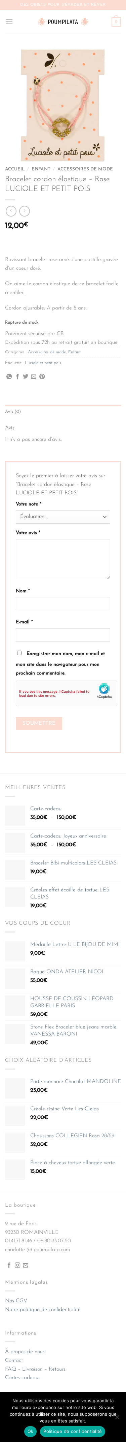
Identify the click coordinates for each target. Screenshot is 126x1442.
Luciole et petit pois (43, 363)
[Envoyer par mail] (33, 377)
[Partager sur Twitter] (25, 377)
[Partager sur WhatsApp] (9, 377)
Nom (23, 591)
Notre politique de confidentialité (43, 1309)
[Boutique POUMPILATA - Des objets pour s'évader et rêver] (63, 22)
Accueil (15, 169)
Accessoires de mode (85, 169)
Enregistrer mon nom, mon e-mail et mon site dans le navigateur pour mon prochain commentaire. (60, 663)
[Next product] (11, 211)
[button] (9, 21)
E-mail (24, 622)
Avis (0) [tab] (13, 411)
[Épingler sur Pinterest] (42, 377)
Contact (14, 1360)
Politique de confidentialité (72, 1431)
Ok (31, 1431)
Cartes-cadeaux (22, 1377)
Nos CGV (16, 1301)
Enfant (41, 169)
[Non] (117, 1419)
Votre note (28, 504)
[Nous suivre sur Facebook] (9, 1266)
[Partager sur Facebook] (17, 377)
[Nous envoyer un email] (25, 1266)
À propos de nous (25, 1351)
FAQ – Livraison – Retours (35, 1369)
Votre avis (28, 532)
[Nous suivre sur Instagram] (17, 1266)
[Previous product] (24, 211)
